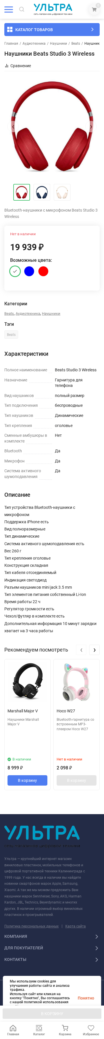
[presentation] (13, 126)
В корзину (27, 780)
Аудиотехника (34, 43)
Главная (11, 43)
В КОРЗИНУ (52, 1013)
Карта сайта (75, 926)
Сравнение (20, 65)
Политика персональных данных (31, 926)
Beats (75, 43)
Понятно (86, 998)
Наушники (58, 43)
